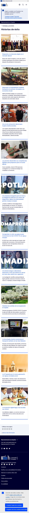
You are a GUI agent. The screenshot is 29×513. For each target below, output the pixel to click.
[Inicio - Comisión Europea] (4, 4)
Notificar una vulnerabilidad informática (11, 470)
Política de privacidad (6, 478)
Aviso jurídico (4, 481)
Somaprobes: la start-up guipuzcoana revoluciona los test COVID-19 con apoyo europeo (14, 235)
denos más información (9, 432)
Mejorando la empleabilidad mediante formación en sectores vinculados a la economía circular (13, 89)
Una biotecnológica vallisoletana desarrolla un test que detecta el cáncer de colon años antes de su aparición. (13, 272)
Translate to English (9, 16)
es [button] (19, 4)
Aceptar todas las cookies (14, 505)
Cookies (3, 475)
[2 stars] (4, 429)
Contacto (3, 467)
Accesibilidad (4, 484)
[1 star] (3, 429)
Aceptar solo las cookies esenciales (16, 509)
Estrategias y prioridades (8, 25)
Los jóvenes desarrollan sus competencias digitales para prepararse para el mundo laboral (14, 162)
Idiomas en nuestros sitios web (9, 472)
